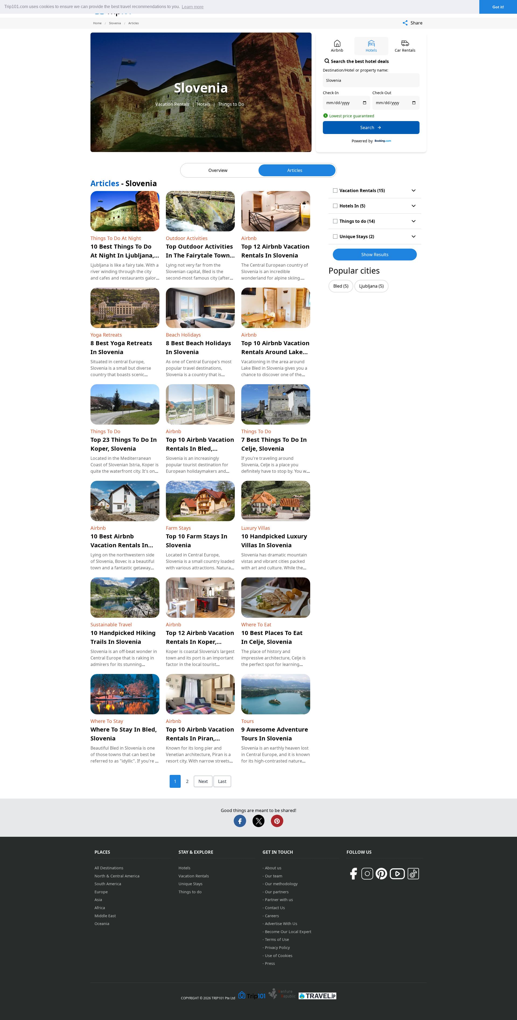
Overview (218, 170)
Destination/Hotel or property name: (355, 70)
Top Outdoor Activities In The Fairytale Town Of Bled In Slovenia (199, 255)
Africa (100, 907)
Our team (273, 875)
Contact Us (275, 907)
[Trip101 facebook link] (353, 873)
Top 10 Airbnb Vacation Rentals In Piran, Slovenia (200, 738)
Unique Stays (190, 883)
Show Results (375, 254)
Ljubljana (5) (371, 286)
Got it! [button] (498, 7)
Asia (98, 899)
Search (367, 127)
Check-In (331, 92)
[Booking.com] (383, 141)
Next (203, 781)
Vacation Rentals (172, 104)
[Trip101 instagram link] (367, 873)
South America (108, 883)
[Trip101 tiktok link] (413, 873)
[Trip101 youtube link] (397, 874)
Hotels (203, 104)
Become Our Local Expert (288, 931)
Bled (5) (340, 286)
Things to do (190, 891)
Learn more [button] (193, 7)
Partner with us (279, 899)
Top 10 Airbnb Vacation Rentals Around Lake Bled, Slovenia (275, 352)
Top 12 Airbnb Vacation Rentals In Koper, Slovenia (200, 641)
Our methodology (281, 883)
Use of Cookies (278, 955)
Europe (101, 891)
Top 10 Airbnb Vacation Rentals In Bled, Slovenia (200, 448)
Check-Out (381, 92)
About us (273, 867)
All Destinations (109, 867)
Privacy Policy (277, 947)
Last (222, 781)
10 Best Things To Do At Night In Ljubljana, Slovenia (122, 255)
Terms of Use (277, 939)
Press (270, 963)
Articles (294, 170)
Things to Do (231, 104)
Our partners (277, 891)
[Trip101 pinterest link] (381, 873)
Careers (272, 915)
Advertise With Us (281, 923)
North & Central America (117, 875)
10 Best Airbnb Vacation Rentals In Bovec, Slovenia (119, 545)
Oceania (102, 923)
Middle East (105, 915)
